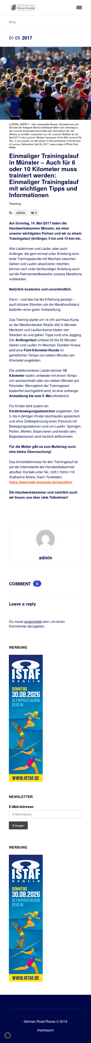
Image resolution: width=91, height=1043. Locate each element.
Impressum (45, 1030)
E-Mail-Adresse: (21, 806)
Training (15, 203)
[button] (7, 1035)
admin (20, 213)
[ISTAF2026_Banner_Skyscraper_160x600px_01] (26, 780)
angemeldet (33, 621)
